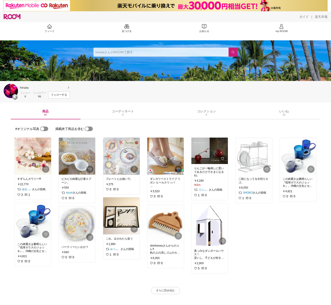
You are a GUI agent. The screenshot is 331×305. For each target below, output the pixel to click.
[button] (11, 91)
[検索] (233, 52)
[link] (33, 156)
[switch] (44, 129)
